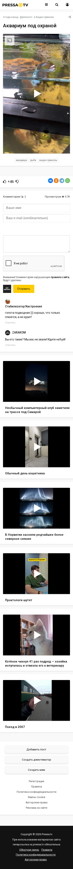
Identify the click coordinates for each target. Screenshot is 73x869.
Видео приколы (45, 17)
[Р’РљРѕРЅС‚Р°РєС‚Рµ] (50, 180)
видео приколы (48, 160)
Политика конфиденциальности (36, 791)
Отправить (23, 288)
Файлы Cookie (36, 797)
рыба (33, 160)
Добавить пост (36, 749)
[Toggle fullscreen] (62, 146)
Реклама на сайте (36, 807)
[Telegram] (61, 180)
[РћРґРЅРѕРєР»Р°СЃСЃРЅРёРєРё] (56, 180)
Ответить (10, 322)
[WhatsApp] (67, 180)
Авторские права (36, 802)
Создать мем (36, 769)
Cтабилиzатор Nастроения (23, 306)
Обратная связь (29, 849)
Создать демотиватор (36, 759)
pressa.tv (27, 17)
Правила (36, 786)
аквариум (21, 160)
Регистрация (36, 781)
